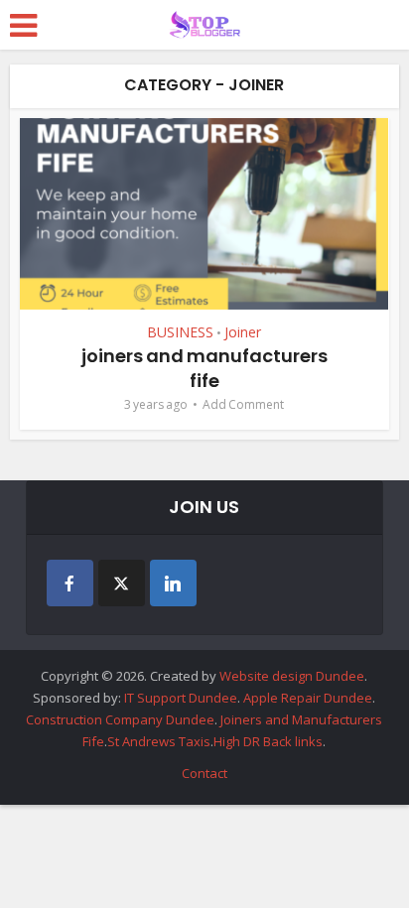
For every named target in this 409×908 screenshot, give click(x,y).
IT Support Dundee (180, 698)
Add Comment (243, 404)
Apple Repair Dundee (307, 698)
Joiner (242, 332)
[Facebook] (70, 583)
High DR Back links (268, 741)
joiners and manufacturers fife (204, 368)
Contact (204, 773)
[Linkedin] (173, 583)
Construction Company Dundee (120, 719)
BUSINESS (180, 332)
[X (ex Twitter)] (121, 583)
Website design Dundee (291, 676)
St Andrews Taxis (158, 741)
